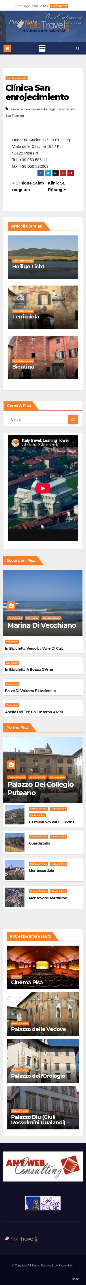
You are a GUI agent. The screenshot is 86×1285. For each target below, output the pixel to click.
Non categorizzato (16, 78)
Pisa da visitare (51, 618)
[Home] (7, 48)
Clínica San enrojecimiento (37, 92)
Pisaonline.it (66, 1265)
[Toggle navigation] (42, 48)
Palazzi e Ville (37, 777)
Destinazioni (15, 618)
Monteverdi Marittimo (48, 898)
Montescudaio (41, 871)
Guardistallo (39, 843)
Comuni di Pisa (17, 777)
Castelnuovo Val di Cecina (51, 822)
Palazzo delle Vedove (38, 1029)
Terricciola (25, 316)
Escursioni (32, 618)
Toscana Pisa (57, 777)
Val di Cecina (37, 815)
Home (75, 1279)
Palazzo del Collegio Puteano (40, 788)
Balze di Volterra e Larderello (30, 691)
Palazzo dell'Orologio (38, 1076)
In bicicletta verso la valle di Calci (34, 648)
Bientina (23, 366)
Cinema (16, 976)
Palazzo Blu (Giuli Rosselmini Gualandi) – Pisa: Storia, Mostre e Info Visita (40, 1125)
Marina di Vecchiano (41, 625)
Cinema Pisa (27, 982)
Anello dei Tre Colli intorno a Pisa (34, 712)
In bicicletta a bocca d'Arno (29, 670)
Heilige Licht (28, 266)
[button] (78, 48)
